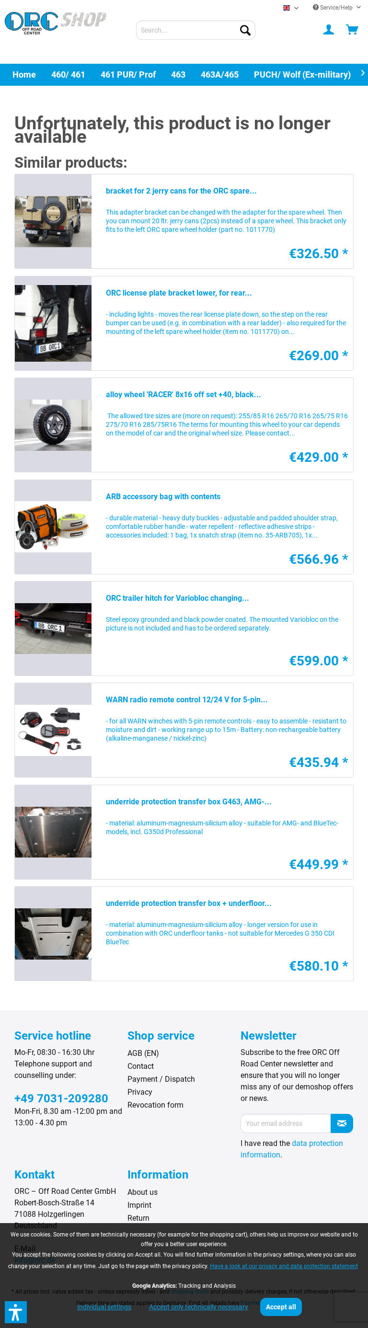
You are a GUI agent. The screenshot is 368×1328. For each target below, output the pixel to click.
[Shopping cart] (352, 30)
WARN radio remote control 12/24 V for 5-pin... (187, 699)
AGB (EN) (143, 1053)
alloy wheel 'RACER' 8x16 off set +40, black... (183, 394)
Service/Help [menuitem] (336, 7)
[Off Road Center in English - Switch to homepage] (55, 31)
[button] (16, 1312)
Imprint (139, 1205)
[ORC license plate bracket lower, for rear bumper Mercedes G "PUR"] (53, 323)
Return (138, 1218)
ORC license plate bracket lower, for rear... (179, 293)
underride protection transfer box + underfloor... (189, 903)
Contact (140, 1066)
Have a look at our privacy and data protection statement (284, 1266)
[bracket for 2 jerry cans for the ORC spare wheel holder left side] (53, 221)
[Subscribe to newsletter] (342, 1123)
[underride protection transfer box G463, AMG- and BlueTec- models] (53, 832)
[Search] (245, 30)
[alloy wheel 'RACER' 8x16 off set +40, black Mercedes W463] (53, 425)
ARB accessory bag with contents (163, 496)
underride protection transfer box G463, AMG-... (189, 801)
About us (142, 1192)
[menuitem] (196, 30)
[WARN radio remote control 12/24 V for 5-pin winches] (53, 730)
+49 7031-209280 (61, 1098)
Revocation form (155, 1105)
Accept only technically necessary (198, 1307)
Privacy (139, 1092)
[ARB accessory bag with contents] (53, 527)
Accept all (281, 1307)
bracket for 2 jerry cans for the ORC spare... (181, 190)
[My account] (329, 30)
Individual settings (104, 1307)
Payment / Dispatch (161, 1079)
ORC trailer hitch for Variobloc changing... (177, 598)
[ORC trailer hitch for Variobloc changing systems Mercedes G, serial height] (53, 628)
